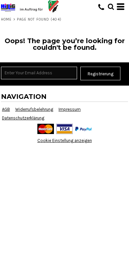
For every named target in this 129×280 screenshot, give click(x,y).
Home (6, 19)
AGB (6, 109)
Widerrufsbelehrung (34, 109)
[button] (111, 6)
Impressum (70, 109)
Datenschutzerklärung (23, 117)
